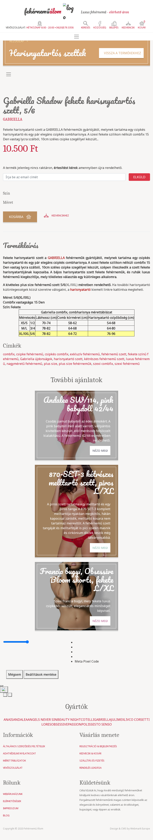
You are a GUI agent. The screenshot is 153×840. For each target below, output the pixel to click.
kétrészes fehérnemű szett (104, 359)
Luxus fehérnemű (105, 12)
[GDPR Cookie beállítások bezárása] (1, 685)
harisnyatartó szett (68, 359)
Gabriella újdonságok (36, 359)
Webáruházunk (13, 794)
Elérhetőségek (12, 801)
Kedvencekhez (60, 215)
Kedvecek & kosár (90, 753)
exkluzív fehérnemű (85, 354)
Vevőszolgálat (13, 767)
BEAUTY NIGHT (69, 719)
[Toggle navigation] (76, 37)
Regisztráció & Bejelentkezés (98, 746)
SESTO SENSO (101, 724)
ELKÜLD (139, 177)
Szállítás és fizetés (91, 760)
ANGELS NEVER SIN (42, 719)
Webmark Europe (140, 828)
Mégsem (14, 674)
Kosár (142, 25)
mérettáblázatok (14, 760)
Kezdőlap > (18, 41)
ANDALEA (20, 719)
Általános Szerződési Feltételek (24, 746)
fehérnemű (42, 11)
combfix (9, 354)
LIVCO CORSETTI (137, 719)
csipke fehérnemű (29, 354)
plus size (50, 363)
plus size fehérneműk (75, 363)
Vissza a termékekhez (121, 53)
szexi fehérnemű (127, 363)
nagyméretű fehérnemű (24, 363)
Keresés (85, 27)
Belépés (114, 27)
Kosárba (16, 217)
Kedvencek (128, 27)
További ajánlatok (76, 380)
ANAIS (8, 719)
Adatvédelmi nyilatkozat (19, 753)
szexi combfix (103, 363)
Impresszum (10, 808)
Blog (6, 815)
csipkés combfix (56, 354)
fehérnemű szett (113, 354)
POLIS (86, 724)
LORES (46, 724)
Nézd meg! (100, 450)
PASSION (74, 724)
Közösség (99, 27)
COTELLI (87, 719)
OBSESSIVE (59, 724)
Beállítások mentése (41, 674)
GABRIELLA (12, 119)
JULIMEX (117, 719)
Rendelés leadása (90, 767)
